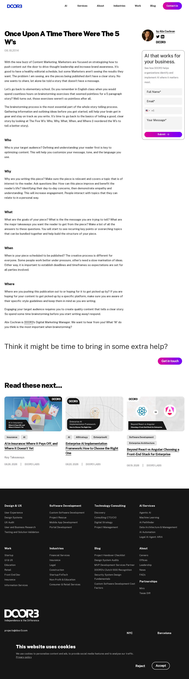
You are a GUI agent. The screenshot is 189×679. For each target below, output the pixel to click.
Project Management (106, 527)
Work (7, 548)
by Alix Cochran (165, 31)
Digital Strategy (103, 522)
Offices (143, 560)
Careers (143, 555)
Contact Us (172, 5)
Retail (7, 570)
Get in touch (170, 361)
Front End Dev (12, 574)
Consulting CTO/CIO (105, 517)
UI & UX (8, 560)
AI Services (147, 505)
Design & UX (13, 505)
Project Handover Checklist (109, 555)
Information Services (16, 585)
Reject (140, 666)
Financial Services (59, 555)
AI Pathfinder (146, 522)
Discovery (99, 512)
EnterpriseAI (100, 437)
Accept (161, 665)
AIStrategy (82, 437)
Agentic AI (145, 512)
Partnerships (148, 581)
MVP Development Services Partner (114, 565)
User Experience (13, 512)
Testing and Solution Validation (21, 532)
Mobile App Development (63, 522)
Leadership (145, 565)
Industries (56, 548)
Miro (142, 588)
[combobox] (149, 110)
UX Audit (9, 522)
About (143, 548)
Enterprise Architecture (141, 443)
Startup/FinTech (58, 574)
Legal (52, 565)
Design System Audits (106, 560)
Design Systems (13, 517)
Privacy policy (24, 657)
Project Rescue (57, 517)
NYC (130, 633)
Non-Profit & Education (62, 579)
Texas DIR (144, 593)
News (142, 570)
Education (10, 565)
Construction (56, 570)
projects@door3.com (15, 630)
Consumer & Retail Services (64, 584)
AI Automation (147, 532)
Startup (8, 555)
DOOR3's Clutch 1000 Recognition (113, 570)
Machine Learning (149, 517)
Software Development (141, 437)
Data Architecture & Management (158, 527)
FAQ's (142, 574)
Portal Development (60, 527)
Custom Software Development (66, 512)
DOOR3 (28, 322)
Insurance (12, 437)
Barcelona (164, 633)
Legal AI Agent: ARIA (151, 537)
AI (24, 437)
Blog (97, 548)
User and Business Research (20, 527)
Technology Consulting (110, 505)
